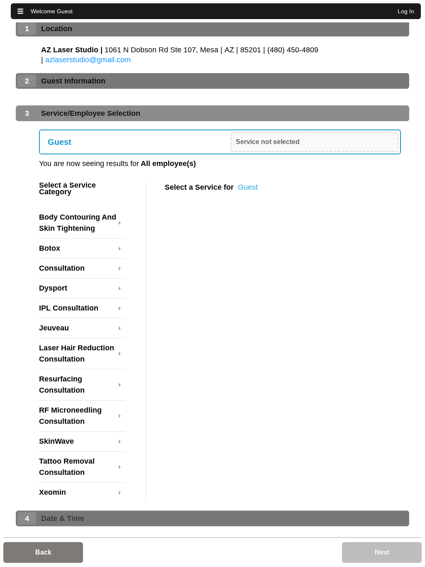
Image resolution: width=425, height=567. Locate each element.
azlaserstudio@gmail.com (88, 60)
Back (43, 552)
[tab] (212, 29)
